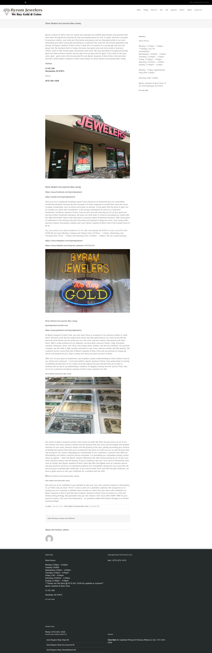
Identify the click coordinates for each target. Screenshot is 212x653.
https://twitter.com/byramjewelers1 (60, 197)
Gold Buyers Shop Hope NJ (58, 640)
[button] (205, 9)
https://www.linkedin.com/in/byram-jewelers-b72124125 (70, 245)
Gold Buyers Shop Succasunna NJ (61, 645)
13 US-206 (50, 68)
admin (49, 506)
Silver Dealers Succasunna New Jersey (76, 506)
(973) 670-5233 (119, 560)
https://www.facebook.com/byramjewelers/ (63, 192)
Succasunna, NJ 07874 (54, 71)
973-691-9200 (143, 90)
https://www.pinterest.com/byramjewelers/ (63, 330)
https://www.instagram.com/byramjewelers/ (64, 241)
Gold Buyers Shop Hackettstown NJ (61, 650)
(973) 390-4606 (52, 81)
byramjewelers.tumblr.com (56, 325)
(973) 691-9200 (75, 583)
